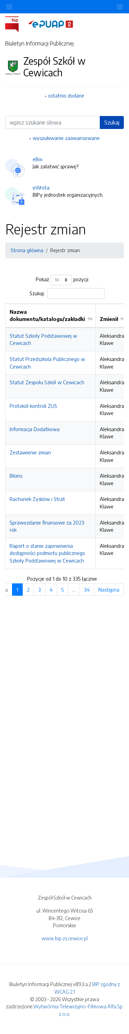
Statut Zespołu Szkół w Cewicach (47, 382)
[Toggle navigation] (119, 7)
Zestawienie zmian (30, 452)
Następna (108, 589)
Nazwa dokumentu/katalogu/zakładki (47, 315)
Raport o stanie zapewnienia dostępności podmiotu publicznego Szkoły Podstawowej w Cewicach (47, 553)
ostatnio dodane (66, 95)
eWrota (41, 187)
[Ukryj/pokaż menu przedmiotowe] (9, 7)
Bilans (16, 476)
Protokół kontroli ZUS (33, 406)
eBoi (37, 159)
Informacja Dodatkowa (35, 429)
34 (87, 589)
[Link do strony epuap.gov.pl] (50, 24)
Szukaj (111, 122)
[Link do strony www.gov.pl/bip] (16, 24)
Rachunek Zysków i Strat (37, 499)
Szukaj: (37, 293)
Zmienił (109, 319)
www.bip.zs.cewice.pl (65, 938)
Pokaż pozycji (62, 279)
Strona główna (27, 250)
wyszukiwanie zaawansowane (66, 138)
